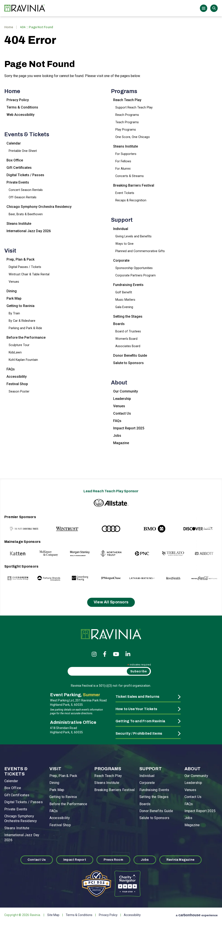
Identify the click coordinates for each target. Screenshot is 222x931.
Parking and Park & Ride (25, 328)
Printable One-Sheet (23, 151)
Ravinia (26, 8)
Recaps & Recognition (130, 200)
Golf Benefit (123, 292)
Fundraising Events (128, 285)
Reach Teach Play (127, 100)
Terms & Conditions (22, 107)
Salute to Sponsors (128, 363)
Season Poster (19, 391)
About (119, 383)
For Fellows (123, 161)
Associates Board (127, 346)
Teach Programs (127, 122)
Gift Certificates (19, 168)
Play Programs (125, 129)
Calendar (14, 143)
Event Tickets (124, 193)
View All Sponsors (111, 602)
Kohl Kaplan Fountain (23, 359)
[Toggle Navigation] (203, 8)
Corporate (121, 260)
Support (122, 220)
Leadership (122, 399)
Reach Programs (127, 115)
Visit (10, 251)
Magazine (121, 443)
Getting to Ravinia (20, 306)
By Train (14, 313)
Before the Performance (26, 337)
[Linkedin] (128, 654)
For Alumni (123, 168)
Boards (119, 324)
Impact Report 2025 (128, 428)
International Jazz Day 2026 (29, 231)
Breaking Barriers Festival (133, 185)
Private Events (18, 182)
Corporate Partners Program (135, 275)
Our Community (125, 391)
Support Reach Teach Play (134, 107)
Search (214, 8)
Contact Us (122, 413)
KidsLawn (15, 352)
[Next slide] (205, 524)
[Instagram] (94, 654)
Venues (14, 281)
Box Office (15, 160)
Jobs (117, 435)
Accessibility (17, 376)
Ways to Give (124, 243)
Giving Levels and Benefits (133, 236)
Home (8, 27)
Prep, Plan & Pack (20, 259)
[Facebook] (104, 654)
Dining (12, 291)
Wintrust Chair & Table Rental (29, 274)
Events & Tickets (26, 134)
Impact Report (74, 859)
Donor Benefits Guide (130, 355)
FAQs (11, 369)
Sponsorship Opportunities (134, 268)
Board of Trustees (128, 331)
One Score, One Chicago (132, 137)
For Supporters (125, 154)
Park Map (14, 298)
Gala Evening (124, 307)
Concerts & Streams (129, 176)
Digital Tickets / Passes (25, 175)
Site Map (53, 915)
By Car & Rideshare (22, 320)
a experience (197, 915)
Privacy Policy (18, 100)
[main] (111, 246)
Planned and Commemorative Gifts (140, 251)
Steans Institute (19, 224)
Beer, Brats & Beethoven (26, 214)
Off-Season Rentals (22, 197)
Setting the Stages (127, 316)
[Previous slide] (16, 524)
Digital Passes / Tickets (25, 267)
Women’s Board (126, 338)
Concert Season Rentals (26, 190)
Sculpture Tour (19, 345)
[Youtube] (116, 654)
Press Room (113, 859)
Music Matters (125, 299)
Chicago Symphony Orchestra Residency (39, 207)
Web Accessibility (20, 115)
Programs (124, 91)
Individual (120, 229)
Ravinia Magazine (180, 859)
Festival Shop (17, 384)
